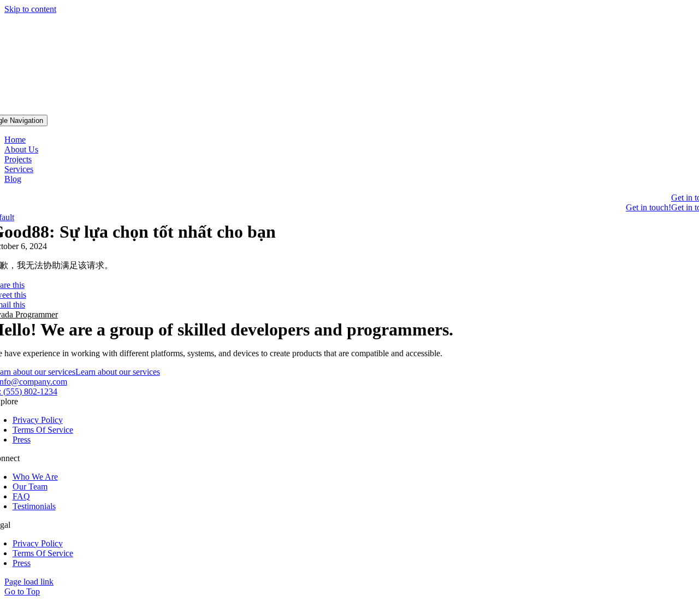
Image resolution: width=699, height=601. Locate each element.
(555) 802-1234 (30, 391)
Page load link (29, 581)
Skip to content (30, 9)
